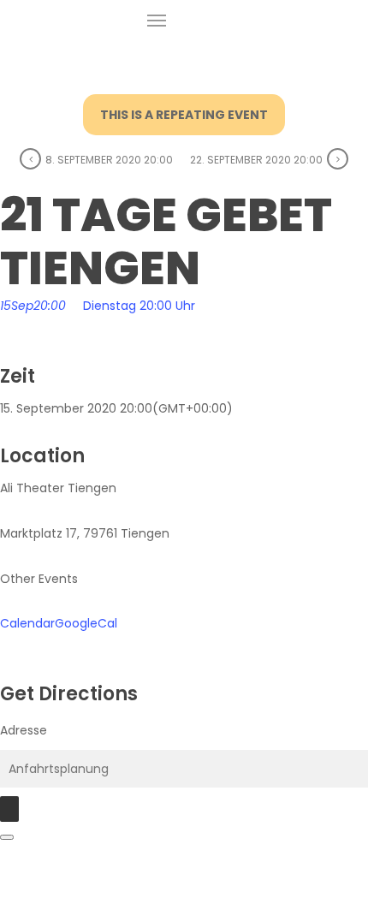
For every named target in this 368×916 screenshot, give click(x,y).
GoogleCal (86, 623)
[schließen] (7, 837)
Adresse (23, 730)
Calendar (27, 623)
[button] (156, 20)
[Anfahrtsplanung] (9, 809)
